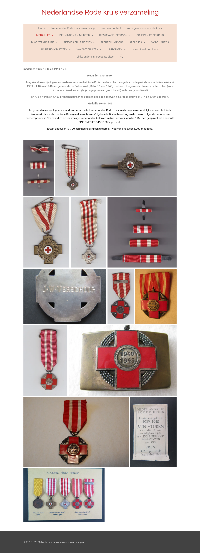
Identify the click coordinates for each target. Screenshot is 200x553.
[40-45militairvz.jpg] (156, 296)
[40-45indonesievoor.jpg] (121, 296)
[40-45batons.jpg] (142, 232)
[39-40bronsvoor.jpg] (46, 232)
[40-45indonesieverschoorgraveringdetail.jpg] (64, 296)
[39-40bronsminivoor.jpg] (71, 168)
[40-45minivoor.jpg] (45, 360)
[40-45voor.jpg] (76, 432)
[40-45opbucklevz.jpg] (123, 360)
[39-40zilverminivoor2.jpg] (88, 232)
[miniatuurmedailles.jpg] (64, 495)
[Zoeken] (121, 56)
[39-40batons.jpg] (38, 168)
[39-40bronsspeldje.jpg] (133, 168)
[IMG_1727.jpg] (153, 432)
